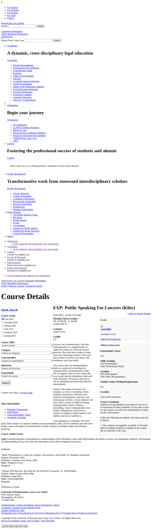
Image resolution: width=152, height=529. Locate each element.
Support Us (14, 510)
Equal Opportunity (43, 505)
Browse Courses (16, 286)
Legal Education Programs (25, 89)
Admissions (12, 105)
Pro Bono (17, 217)
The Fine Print (48, 521)
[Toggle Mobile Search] (2, 38)
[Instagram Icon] (52, 513)
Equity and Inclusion (17, 268)
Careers (10, 143)
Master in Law (20, 130)
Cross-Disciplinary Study (19, 415)
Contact (4, 510)
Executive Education (23, 92)
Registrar (17, 73)
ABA (15, 141)
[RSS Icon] (86, 513)
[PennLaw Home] (7, 36)
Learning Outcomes (22, 97)
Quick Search (9, 309)
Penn (37, 507)
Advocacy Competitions (24, 100)
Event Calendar (27, 507)
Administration (8, 505)
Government (19, 225)
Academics (12, 45)
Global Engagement (22, 84)
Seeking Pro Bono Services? (26, 231)
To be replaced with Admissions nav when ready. (36, 244)
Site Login (22, 526)
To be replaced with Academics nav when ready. (35, 249)
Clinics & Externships (23, 76)
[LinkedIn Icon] (9, 513)
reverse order (26, 392)
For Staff (11, 15)
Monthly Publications (23, 209)
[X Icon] (38, 513)
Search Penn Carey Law (12, 40)
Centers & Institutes (22, 196)
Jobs (22, 510)
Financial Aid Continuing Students (29, 133)
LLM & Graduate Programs (26, 127)
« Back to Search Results (139, 313)
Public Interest (13, 212)
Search (4, 26)
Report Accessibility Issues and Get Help (20, 521)
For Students (13, 10)
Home (4, 286)
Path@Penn (12, 412)
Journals (17, 78)
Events (16, 223)
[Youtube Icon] (68, 513)
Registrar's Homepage (17, 409)
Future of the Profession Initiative (28, 86)
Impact (10, 236)
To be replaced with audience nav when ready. (29, 275)
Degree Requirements (23, 65)
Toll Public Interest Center (25, 215)
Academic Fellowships (23, 199)
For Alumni (12, 7)
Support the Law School (12, 23)
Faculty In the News (22, 204)
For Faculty (12, 13)
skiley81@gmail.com (111, 339)
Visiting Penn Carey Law (25, 138)
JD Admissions (20, 125)
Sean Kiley (106, 329)
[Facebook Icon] (26, 513)
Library (10, 18)
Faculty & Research (16, 174)
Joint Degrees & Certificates (26, 68)
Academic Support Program (26, 81)
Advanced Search (34, 286)
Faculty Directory (21, 193)
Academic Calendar (22, 94)
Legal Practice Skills (22, 70)
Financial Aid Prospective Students (29, 135)
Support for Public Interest (25, 228)
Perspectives (19, 207)
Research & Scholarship (24, 201)
